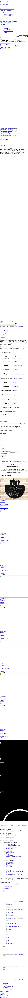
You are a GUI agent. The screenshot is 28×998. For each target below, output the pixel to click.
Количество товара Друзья (9, 321)
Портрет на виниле (8, 14)
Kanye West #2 (5, 668)
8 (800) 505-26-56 (23, 35)
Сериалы (15, 361)
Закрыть (2, 993)
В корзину (3, 325)
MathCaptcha (5, 453)
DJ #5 (2, 701)
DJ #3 (2, 537)
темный (15, 390)
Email (2, 448)
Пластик (15, 399)
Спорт (8, 854)
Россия (14, 411)
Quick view (3, 500)
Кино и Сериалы (17, 365)
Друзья (14, 403)
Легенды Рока (10, 852)
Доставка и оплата (11, 863)
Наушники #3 (4, 733)
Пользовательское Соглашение (14, 874)
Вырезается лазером (18, 378)
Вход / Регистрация (8, 989)
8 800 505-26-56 (4, 4)
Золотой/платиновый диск (10, 13)
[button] (2, 502)
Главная (2, 128)
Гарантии (8, 865)
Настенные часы (17, 407)
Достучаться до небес (6, 131)
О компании (9, 862)
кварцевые (15, 395)
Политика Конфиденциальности (14, 871)
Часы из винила (7, 17)
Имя (1, 446)
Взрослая (15, 369)
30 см (14, 382)
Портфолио (9, 866)
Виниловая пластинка (18, 374)
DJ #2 (2, 603)
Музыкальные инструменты (13, 856)
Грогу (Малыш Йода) (6, 135)
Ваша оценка (4, 430)
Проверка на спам (5, 451)
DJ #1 (2, 635)
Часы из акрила (7, 15)
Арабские (15, 386)
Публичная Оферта (11, 872)
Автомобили (9, 855)
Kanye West (4, 570)
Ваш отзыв (3, 433)
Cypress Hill (4, 505)
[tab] (15, 330)
